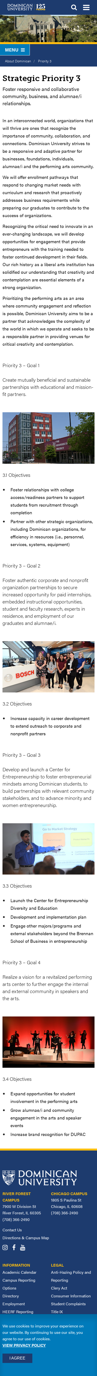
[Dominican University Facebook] (15, 1248)
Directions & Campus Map (25, 1237)
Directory (10, 1296)
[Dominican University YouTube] (24, 1248)
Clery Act (59, 1288)
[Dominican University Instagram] (6, 1248)
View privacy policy (24, 1345)
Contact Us (12, 1230)
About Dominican (18, 60)
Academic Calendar (19, 1272)
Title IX (57, 1311)
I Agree (17, 1358)
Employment (13, 1304)
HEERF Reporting (17, 1311)
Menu (11, 50)
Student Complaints (68, 1304)
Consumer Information (71, 1296)
